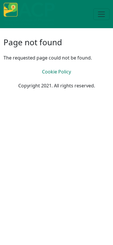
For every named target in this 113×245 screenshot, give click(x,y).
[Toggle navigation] (101, 14)
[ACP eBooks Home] (30, 13)
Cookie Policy (56, 72)
